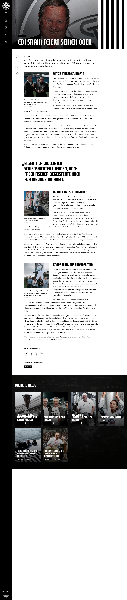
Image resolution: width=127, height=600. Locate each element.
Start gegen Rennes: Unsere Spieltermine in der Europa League (27, 417)
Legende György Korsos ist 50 (110, 418)
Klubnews (28, 366)
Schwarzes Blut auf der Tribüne (54, 418)
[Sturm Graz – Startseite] (6, 6)
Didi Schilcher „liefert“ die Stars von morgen (82, 417)
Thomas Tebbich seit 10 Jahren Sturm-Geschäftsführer (54, 453)
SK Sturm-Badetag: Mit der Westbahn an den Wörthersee (27, 453)
